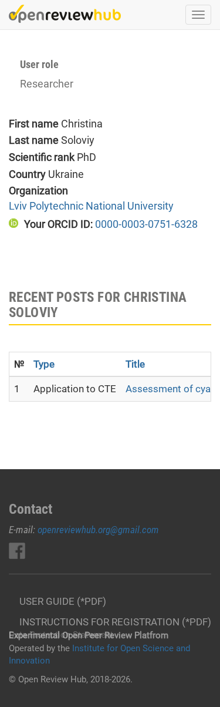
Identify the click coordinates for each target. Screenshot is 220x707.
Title (135, 364)
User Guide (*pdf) (62, 601)
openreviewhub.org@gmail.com (98, 530)
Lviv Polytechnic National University (91, 206)
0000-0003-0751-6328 (146, 224)
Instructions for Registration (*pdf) (115, 622)
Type (44, 364)
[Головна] (65, 14)
